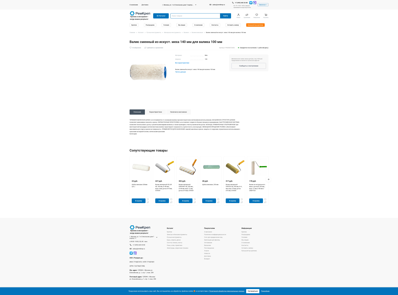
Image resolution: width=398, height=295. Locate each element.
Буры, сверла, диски (174, 240)
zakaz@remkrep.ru (218, 4)
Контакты (215, 25)
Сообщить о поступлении (248, 66)
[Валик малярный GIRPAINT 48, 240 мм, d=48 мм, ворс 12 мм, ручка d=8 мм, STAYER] (188, 167)
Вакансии (207, 245)
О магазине (208, 232)
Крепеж (134, 25)
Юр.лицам (181, 25)
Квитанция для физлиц (212, 240)
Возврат (207, 259)
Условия (166, 25)
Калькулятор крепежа (255, 25)
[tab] (137, 112)
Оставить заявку (233, 25)
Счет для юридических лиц (213, 237)
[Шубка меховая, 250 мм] (211, 167)
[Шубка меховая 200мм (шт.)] (141, 167)
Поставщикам (209, 248)
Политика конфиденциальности (215, 234)
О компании (134, 5)
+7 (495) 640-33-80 (241, 3)
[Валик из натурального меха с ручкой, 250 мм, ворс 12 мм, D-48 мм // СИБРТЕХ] (258, 167)
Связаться (262, 4)
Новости (207, 253)
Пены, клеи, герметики (174, 245)
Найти (225, 16)
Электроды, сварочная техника (177, 248)
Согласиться (253, 291)
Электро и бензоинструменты (177, 234)
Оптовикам (208, 242)
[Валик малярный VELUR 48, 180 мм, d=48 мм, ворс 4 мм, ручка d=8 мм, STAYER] (164, 167)
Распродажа (150, 25)
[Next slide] (268, 179)
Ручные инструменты (174, 237)
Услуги (206, 251)
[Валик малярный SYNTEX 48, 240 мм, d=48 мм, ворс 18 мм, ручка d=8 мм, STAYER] (235, 167)
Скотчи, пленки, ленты (174, 242)
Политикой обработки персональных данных (226, 291)
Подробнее (265, 291)
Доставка (145, 5)
